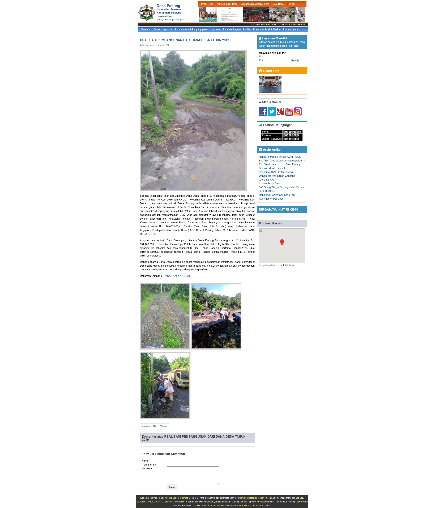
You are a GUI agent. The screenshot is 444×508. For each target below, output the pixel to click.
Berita (157, 29)
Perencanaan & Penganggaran (191, 29)
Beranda (145, 29)
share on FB (149, 426)
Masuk (294, 60)
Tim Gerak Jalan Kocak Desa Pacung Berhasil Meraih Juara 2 (280, 166)
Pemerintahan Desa (226, 4)
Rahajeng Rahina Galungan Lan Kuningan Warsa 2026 (277, 196)
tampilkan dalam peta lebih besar (277, 265)
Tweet (163, 426)
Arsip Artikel (271, 149)
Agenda (167, 29)
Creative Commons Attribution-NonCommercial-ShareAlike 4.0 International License (232, 505)
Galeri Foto (271, 71)
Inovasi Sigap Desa (269, 183)
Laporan (215, 29)
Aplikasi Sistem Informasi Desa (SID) (182, 497)
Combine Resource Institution (253, 497)
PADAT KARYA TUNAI (177, 276)
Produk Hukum (291, 29)
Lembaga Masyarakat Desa (255, 4)
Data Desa (278, 4)
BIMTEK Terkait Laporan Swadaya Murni (282, 160)
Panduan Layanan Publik (236, 29)
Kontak (290, 4)
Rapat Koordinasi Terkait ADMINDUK (280, 156)
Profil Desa (207, 4)
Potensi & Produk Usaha (266, 29)
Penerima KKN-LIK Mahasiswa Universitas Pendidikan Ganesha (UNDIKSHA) (277, 175)
